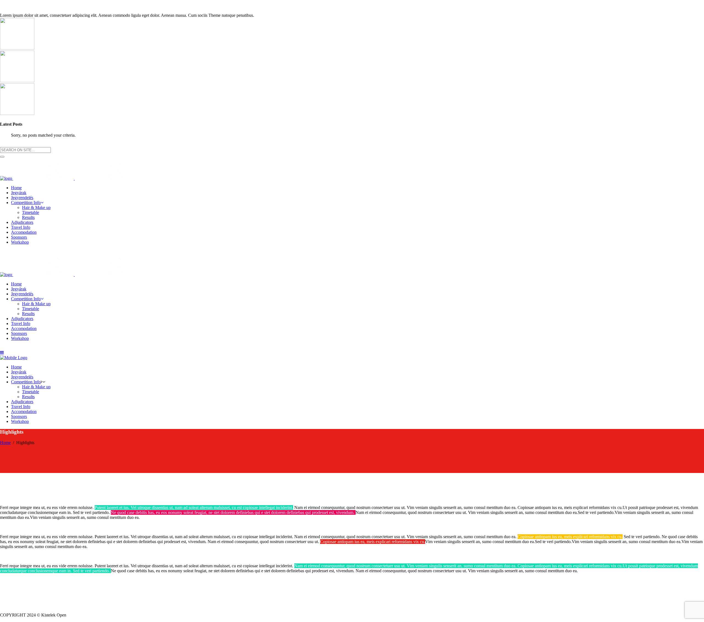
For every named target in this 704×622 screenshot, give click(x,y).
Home (5, 442)
